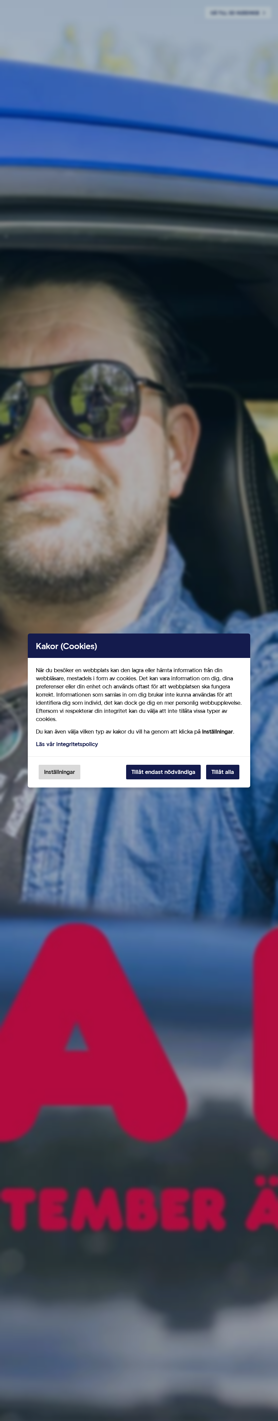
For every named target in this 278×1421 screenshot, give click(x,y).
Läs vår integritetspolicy (67, 743)
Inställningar (59, 771)
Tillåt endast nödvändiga (163, 771)
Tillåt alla (223, 771)
